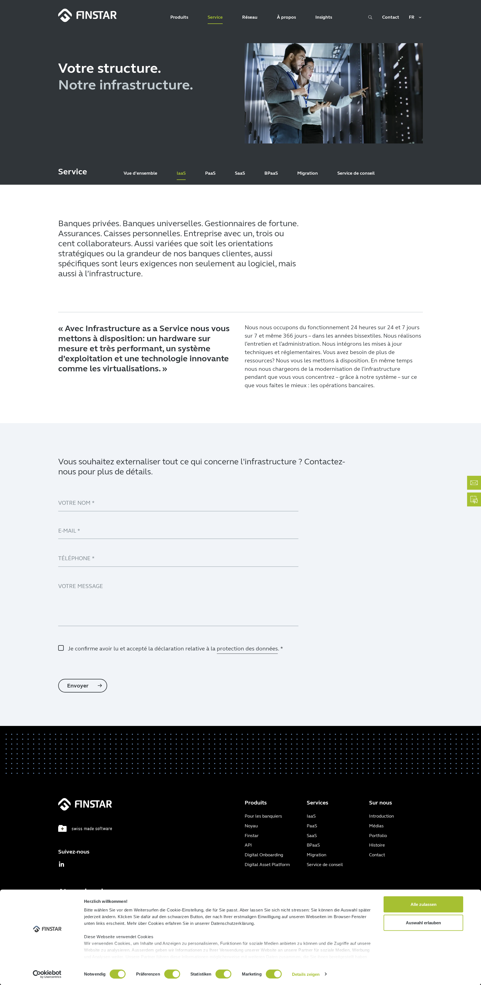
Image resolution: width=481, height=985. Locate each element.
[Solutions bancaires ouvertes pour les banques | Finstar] (87, 15)
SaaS (240, 173)
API (248, 845)
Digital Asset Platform (267, 864)
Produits (179, 17)
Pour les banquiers (263, 816)
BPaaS (271, 173)
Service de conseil (356, 173)
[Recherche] (370, 19)
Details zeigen (306, 974)
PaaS (210, 173)
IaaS (311, 816)
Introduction (381, 816)
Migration (307, 173)
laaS (181, 173)
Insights (323, 17)
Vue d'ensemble (140, 173)
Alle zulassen (423, 904)
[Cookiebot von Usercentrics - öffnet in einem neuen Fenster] (47, 974)
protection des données (247, 648)
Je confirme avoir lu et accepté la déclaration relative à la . (175, 648)
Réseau (249, 17)
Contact (390, 17)
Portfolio (378, 835)
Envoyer (78, 685)
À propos (286, 17)
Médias (376, 825)
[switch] (172, 973)
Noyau (251, 825)
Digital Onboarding (264, 854)
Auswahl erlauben (423, 922)
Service (215, 17)
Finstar (252, 835)
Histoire (377, 845)
